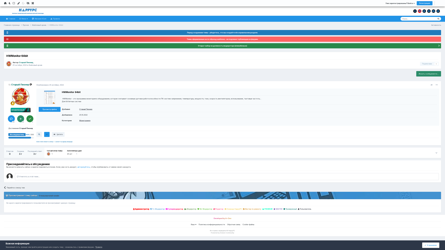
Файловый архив (35, 65)
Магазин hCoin (40, 19)
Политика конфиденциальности (212, 224)
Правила (56, 19)
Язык (193, 224)
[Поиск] (438, 19)
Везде (430, 19)
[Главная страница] (5, 3)
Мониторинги (84, 120)
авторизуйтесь (83, 167)
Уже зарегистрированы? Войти (400, 3)
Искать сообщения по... (429, 74)
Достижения (20, 128)
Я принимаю (431, 245)
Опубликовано (50, 85)
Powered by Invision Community (222, 233)
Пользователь (305, 209)
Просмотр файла (50, 109)
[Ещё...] (436, 84)
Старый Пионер (85, 109)
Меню (24, 19)
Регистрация (424, 3)
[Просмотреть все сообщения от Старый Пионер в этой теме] (39, 134)
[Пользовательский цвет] (18, 3)
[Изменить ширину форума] (33, 3)
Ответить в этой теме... (29, 176)
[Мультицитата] (47, 134)
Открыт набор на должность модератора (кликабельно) (222, 46)
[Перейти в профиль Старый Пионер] (8, 63)
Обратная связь (233, 224)
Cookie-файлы (248, 224)
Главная (11, 19)
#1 (431, 85)
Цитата (60, 134)
